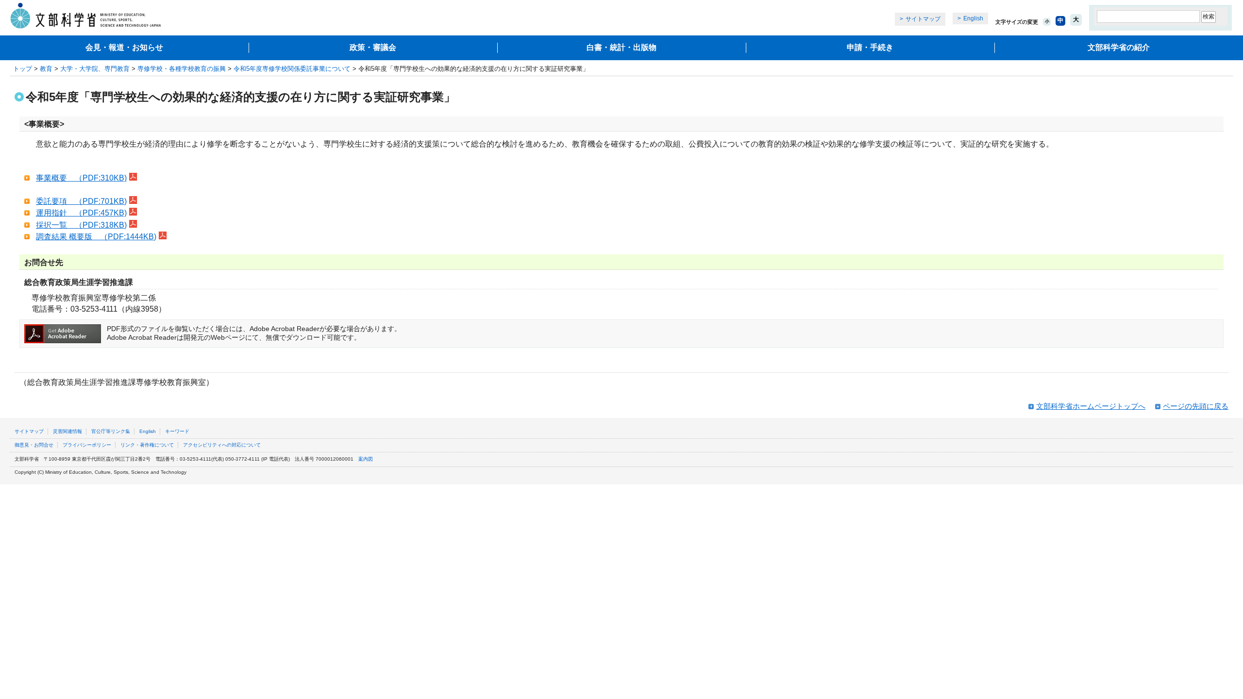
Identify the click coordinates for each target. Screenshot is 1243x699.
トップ (22, 68)
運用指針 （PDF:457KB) (81, 213)
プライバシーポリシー (87, 445)
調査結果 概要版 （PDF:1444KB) (96, 237)
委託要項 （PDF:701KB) (81, 201)
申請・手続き (870, 47)
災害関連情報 (67, 431)
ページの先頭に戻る (1195, 406)
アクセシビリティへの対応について (222, 445)
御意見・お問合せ (34, 445)
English (973, 18)
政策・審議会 (373, 47)
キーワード (177, 431)
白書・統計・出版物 (621, 47)
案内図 (365, 459)
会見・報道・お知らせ (124, 47)
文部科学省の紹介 (1119, 47)
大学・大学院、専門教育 (95, 68)
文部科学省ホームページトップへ (1090, 406)
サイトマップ (923, 19)
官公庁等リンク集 (110, 431)
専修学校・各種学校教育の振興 (181, 68)
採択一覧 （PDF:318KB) (81, 225)
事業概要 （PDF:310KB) (81, 178)
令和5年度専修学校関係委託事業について (292, 68)
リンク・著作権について (147, 445)
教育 (46, 68)
